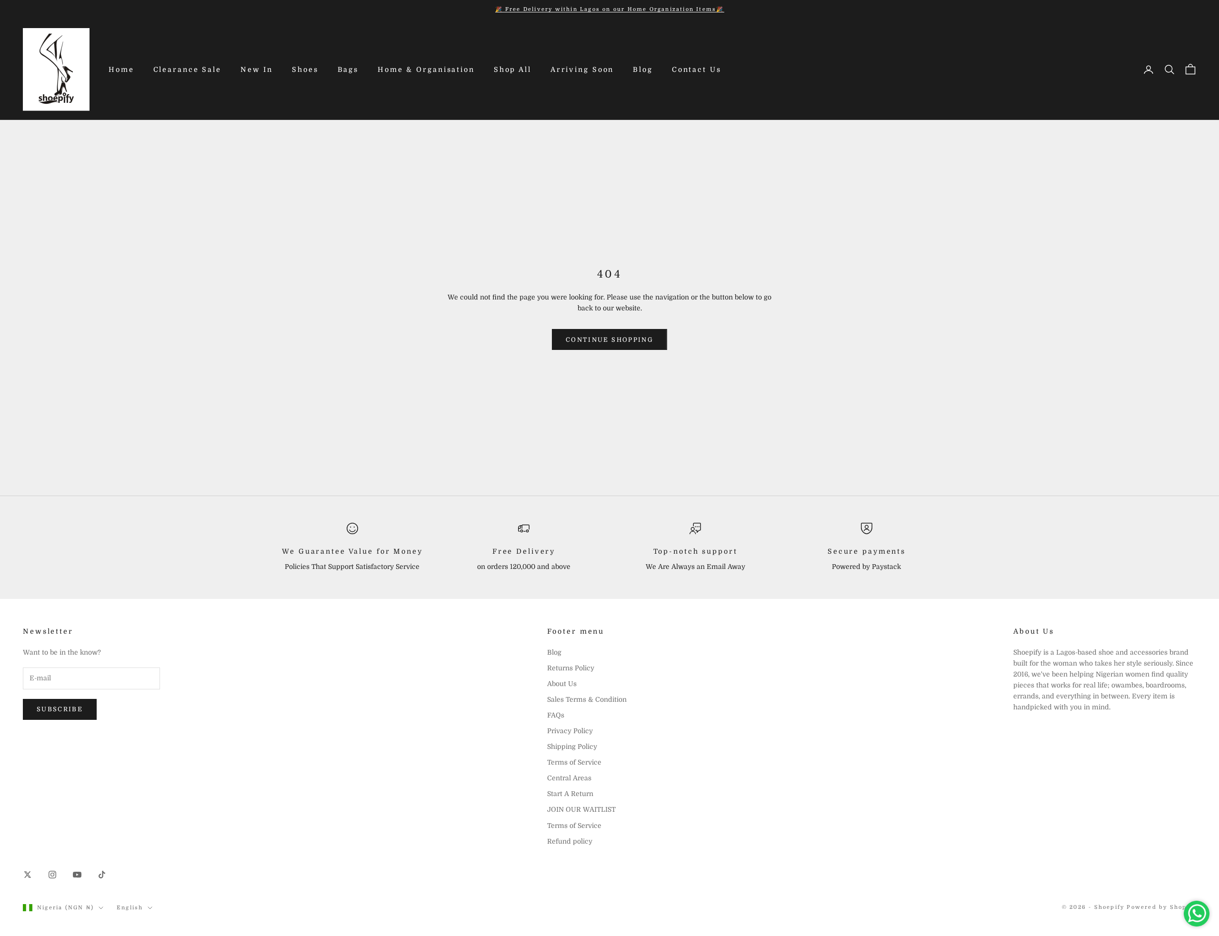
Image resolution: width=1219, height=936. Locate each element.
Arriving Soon (582, 69)
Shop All (512, 69)
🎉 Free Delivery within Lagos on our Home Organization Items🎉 (609, 9)
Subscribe (60, 709)
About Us (562, 683)
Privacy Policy (570, 731)
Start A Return (570, 793)
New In (256, 69)
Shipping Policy (572, 746)
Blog (643, 69)
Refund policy (569, 841)
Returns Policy (570, 668)
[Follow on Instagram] (52, 874)
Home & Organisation (426, 69)
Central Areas (569, 778)
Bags (348, 69)
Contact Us (696, 69)
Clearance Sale (187, 69)
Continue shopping (609, 339)
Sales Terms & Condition (587, 699)
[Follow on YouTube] (77, 874)
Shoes (305, 69)
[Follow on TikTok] (102, 874)
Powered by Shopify (1161, 907)
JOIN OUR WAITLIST (581, 809)
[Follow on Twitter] (27, 874)
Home (121, 69)
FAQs (555, 715)
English (130, 908)
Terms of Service (574, 762)
